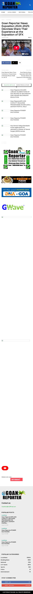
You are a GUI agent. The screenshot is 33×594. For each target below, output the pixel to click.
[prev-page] (3, 143)
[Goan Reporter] (11, 5)
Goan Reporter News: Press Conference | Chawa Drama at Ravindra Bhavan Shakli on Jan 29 (9, 75)
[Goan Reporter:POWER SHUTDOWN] (6, 112)
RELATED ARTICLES (9, 85)
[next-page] (5, 143)
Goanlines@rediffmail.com (9, 506)
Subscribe (27, 585)
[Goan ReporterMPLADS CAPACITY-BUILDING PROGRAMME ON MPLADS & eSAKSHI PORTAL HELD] (6, 103)
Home (3, 19)
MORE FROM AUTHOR (22, 85)
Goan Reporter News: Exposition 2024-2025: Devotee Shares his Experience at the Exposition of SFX (24, 76)
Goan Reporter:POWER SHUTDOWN (9, 531)
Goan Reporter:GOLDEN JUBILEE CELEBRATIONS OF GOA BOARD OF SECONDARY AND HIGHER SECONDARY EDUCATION (20, 93)
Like (29, 582)
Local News (8, 19)
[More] (20, 62)
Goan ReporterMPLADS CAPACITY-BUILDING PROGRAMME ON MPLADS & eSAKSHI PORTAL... (9, 520)
